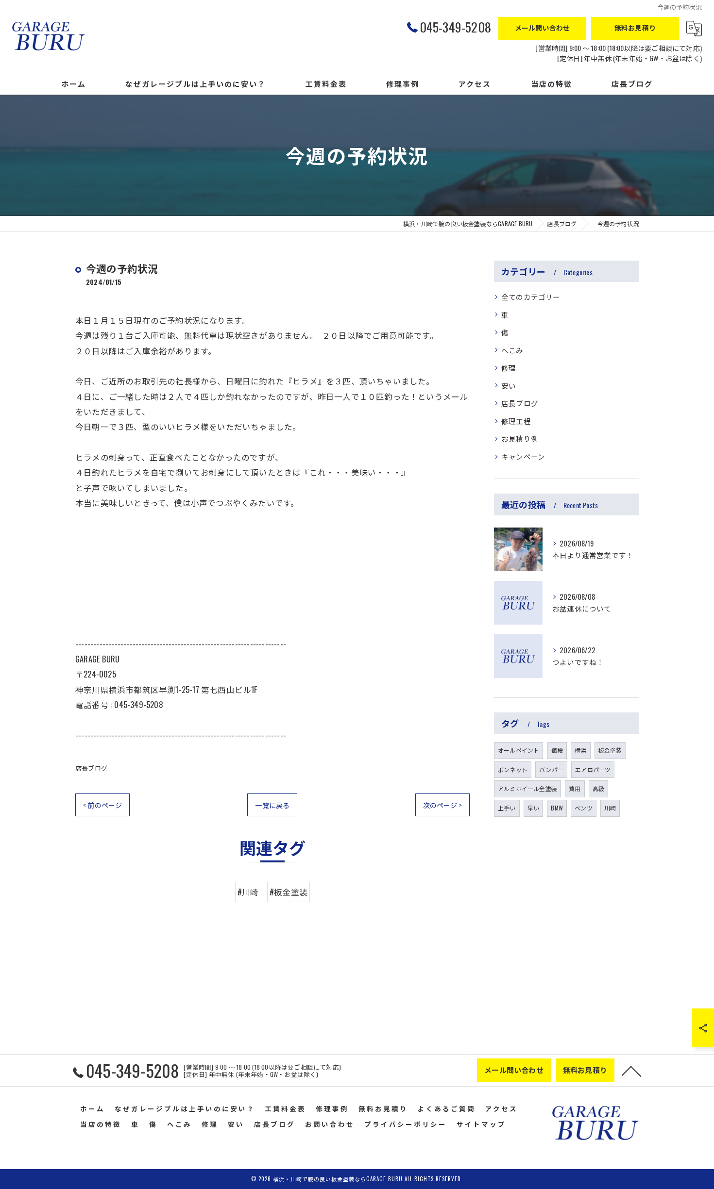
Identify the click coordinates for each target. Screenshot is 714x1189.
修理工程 (516, 421)
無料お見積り (635, 27)
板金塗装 (610, 750)
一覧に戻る (272, 805)
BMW (557, 808)
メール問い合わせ (542, 27)
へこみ (512, 350)
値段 (557, 750)
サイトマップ (481, 1124)
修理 (508, 368)
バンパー (551, 769)
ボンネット (512, 769)
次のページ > (442, 805)
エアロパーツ (593, 769)
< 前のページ (102, 805)
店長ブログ (91, 768)
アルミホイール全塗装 (527, 788)
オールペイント (518, 750)
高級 (598, 788)
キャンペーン (523, 456)
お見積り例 (519, 438)
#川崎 (248, 892)
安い (508, 385)
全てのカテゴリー (531, 297)
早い (533, 808)
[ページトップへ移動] (631, 1070)
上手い (507, 808)
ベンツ (584, 808)
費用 (574, 788)
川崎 (610, 808)
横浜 (580, 750)
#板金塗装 (288, 892)
